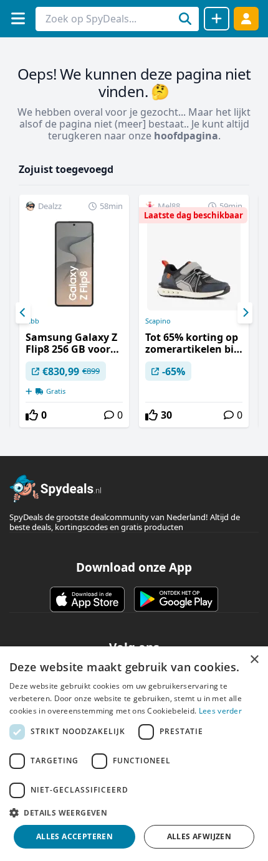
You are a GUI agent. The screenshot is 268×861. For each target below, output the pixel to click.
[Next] (244, 312)
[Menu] (17, 18)
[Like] (32, 415)
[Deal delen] (216, 18)
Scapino (158, 321)
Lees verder (220, 710)
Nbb (32, 321)
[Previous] (23, 312)
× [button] (254, 659)
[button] (134, 812)
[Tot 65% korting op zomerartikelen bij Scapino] (194, 311)
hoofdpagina (186, 135)
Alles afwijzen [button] (199, 836)
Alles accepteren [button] (74, 836)
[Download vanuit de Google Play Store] (176, 599)
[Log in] (246, 18)
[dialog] (134, 753)
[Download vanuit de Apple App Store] (87, 599)
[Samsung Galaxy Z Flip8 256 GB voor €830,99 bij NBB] (74, 311)
